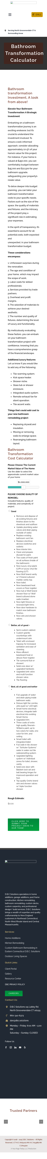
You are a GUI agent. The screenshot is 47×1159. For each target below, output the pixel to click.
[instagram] (11, 1047)
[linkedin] (15, 1047)
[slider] (23, 487)
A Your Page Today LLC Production (23, 1149)
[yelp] (25, 1047)
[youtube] (20, 1047)
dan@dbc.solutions (19, 1020)
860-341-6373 (17, 1015)
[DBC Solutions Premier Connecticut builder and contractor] (23, 2)
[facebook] (6, 1047)
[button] (6, 1122)
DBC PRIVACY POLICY (15, 984)
